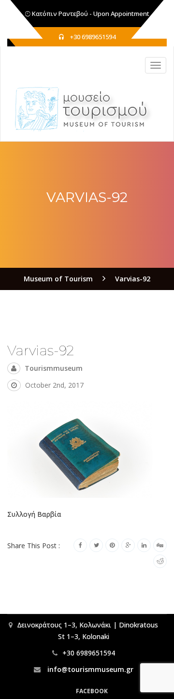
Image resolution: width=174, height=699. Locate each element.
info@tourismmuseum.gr (89, 669)
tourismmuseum (54, 368)
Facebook (92, 691)
